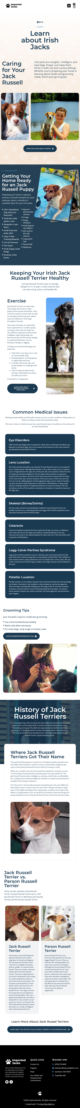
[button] (69, 5)
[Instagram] (74, 7)
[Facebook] (74, 4)
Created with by (40, 1104)
